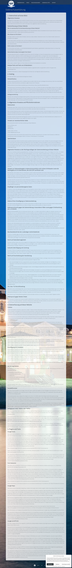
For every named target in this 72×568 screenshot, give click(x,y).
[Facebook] (35, 565)
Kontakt (54, 2)
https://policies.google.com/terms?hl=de (42, 548)
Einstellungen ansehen (66, 564)
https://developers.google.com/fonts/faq (37, 450)
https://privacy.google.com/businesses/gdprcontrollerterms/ (19, 507)
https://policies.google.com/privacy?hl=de (16, 452)
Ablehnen (57, 564)
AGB (41, 565)
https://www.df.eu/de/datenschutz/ (42, 85)
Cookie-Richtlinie (55, 566)
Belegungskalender (35, 2)
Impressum (63, 566)
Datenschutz (59, 566)
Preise (27, 2)
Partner (38, 565)
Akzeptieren (50, 564)
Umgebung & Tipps (46, 2)
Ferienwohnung (20, 2)
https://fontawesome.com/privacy (57, 483)
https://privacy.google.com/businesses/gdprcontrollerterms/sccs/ (46, 507)
